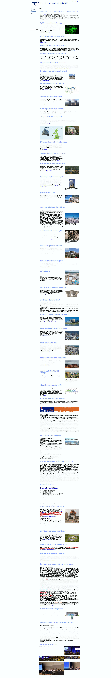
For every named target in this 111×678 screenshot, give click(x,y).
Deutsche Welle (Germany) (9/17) (47, 170)
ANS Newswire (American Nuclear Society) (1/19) (49, 516)
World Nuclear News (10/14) (47, 123)
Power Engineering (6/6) (44, 59)
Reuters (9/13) (60, 185)
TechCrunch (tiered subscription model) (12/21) (49, 549)
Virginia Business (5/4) (46, 321)
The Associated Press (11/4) (45, 80)
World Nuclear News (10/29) (47, 89)
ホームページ (32, 8)
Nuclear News (45, 199)
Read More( (43, 42)
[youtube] (75, 1)
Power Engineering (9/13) (43, 186)
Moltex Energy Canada (43, 376)
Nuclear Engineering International (48, 403)
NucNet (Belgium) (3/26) (46, 365)
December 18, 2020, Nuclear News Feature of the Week (47, 605)
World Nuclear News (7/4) (46, 32)
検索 (36, 29)
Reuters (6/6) (73, 50)
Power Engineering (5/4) (52, 321)
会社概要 (32, 10)
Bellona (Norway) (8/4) (50, 239)
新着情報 (32, 11)
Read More (41, 113)
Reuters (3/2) (44, 395)
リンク (31, 12)
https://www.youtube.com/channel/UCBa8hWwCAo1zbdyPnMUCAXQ (49, 488)
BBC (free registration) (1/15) (47, 539)
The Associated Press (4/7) (46, 351)
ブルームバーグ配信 (43, 14)
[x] (77, 1)
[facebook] (73, 1)
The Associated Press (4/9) (47, 335)
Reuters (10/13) (45, 149)
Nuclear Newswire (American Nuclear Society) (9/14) (50, 185)
